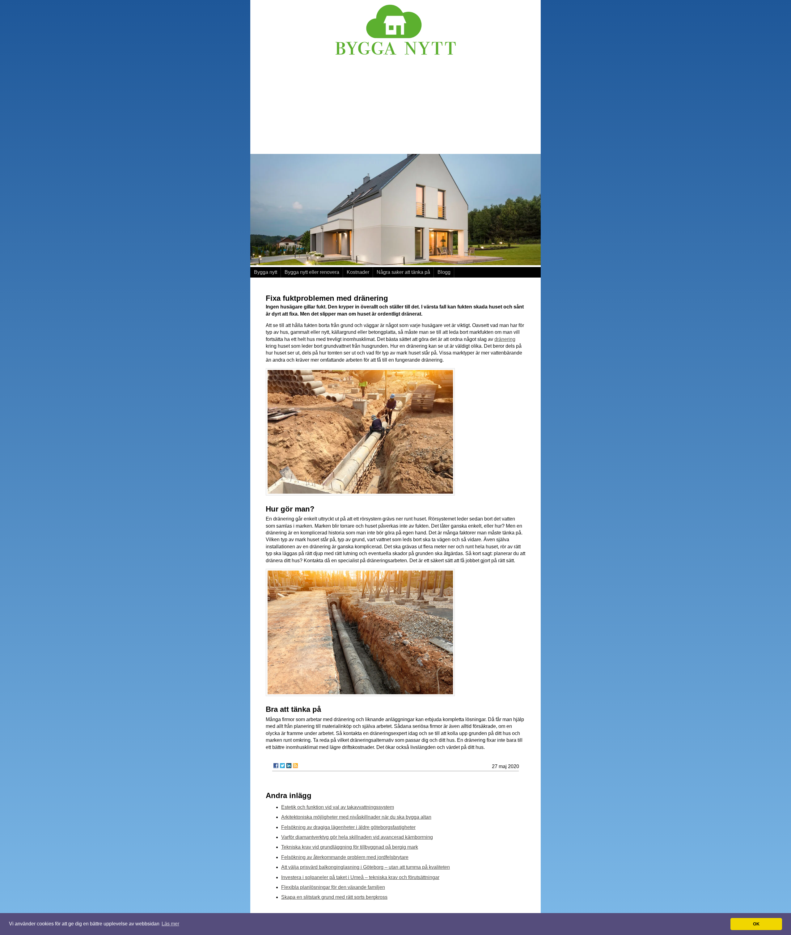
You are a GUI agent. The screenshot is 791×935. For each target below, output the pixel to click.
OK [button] (756, 923)
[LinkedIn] (288, 765)
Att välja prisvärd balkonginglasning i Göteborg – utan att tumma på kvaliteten (365, 867)
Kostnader (358, 272)
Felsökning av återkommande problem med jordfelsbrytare (344, 857)
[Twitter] (282, 765)
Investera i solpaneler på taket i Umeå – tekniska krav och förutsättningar (360, 877)
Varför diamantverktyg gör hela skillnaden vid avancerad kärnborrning (357, 837)
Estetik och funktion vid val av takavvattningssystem (337, 807)
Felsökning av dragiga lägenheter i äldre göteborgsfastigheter (348, 827)
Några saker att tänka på (403, 272)
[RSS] (295, 765)
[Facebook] (275, 765)
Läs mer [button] (170, 923)
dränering (504, 339)
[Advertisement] (395, 106)
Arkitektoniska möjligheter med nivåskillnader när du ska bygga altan (356, 817)
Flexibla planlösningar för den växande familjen (333, 887)
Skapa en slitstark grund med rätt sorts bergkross (334, 897)
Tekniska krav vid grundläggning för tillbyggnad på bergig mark (349, 847)
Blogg (444, 272)
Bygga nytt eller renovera (312, 272)
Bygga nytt (265, 272)
